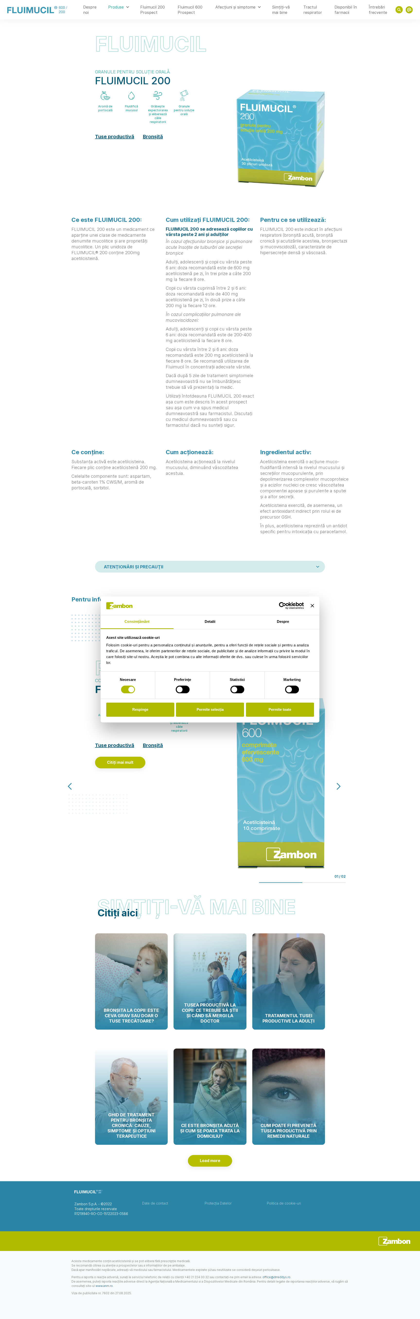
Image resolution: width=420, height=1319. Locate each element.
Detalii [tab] (210, 622)
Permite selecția (210, 710)
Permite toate (280, 710)
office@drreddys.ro (276, 1277)
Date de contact (155, 1203)
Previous (74, 786)
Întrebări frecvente (378, 10)
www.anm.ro (104, 1286)
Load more (210, 1160)
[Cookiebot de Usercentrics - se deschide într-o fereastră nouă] (282, 605)
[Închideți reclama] (312, 605)
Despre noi (89, 10)
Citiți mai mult (120, 762)
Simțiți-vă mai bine (281, 10)
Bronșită (153, 136)
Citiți (131, 1028)
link (409, 9)
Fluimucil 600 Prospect (190, 10)
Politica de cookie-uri (284, 1203)
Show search (399, 9)
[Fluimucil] (37, 9)
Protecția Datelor (218, 1203)
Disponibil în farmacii (345, 10)
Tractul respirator (312, 10)
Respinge (140, 710)
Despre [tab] (283, 622)
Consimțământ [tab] (136, 622)
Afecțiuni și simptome (235, 7)
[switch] (183, 690)
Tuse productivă (114, 136)
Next (333, 786)
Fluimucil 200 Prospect (152, 10)
